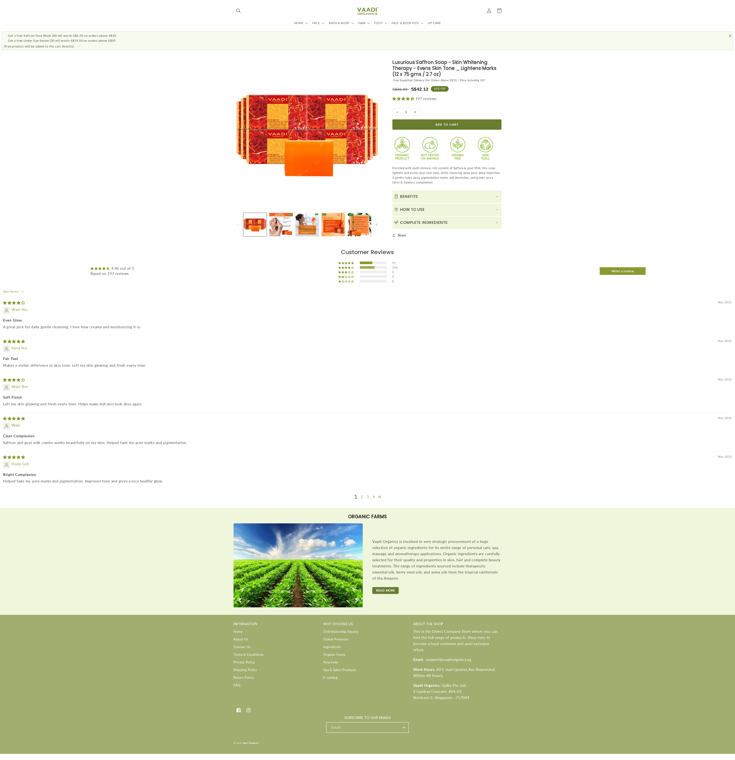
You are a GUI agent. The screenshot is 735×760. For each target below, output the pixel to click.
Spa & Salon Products (339, 670)
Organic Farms (334, 654)
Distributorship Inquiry (341, 632)
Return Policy (244, 677)
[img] (14, 303)
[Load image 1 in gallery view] (255, 224)
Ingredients (332, 647)
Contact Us (242, 647)
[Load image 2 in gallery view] (281, 224)
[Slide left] (238, 224)
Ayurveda (330, 662)
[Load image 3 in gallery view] (307, 224)
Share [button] (402, 235)
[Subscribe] (404, 727)
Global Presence (335, 639)
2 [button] (362, 496)
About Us (241, 639)
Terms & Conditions (249, 654)
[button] (239, 11)
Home (238, 632)
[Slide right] (376, 224)
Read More (385, 590)
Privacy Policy (244, 662)
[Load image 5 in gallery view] (359, 224)
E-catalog (330, 677)
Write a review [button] (623, 271)
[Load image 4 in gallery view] (333, 224)
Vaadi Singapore (251, 743)
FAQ (237, 685)
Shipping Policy (245, 670)
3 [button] (368, 496)
